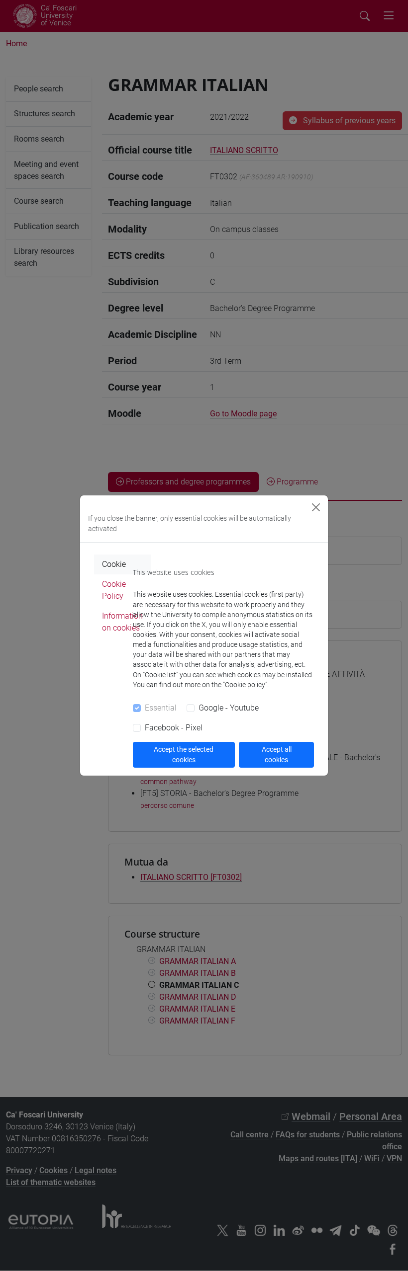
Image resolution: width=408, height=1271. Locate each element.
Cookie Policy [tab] (114, 590)
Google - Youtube (229, 708)
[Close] (316, 507)
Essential (161, 708)
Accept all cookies (277, 754)
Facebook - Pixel (174, 727)
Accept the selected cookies (183, 754)
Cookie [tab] (114, 564)
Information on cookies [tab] (122, 622)
